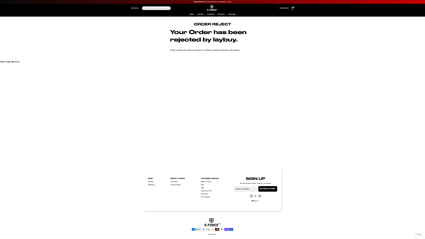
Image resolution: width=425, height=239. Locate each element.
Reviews (134, 8)
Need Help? (284, 8)
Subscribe (268, 189)
